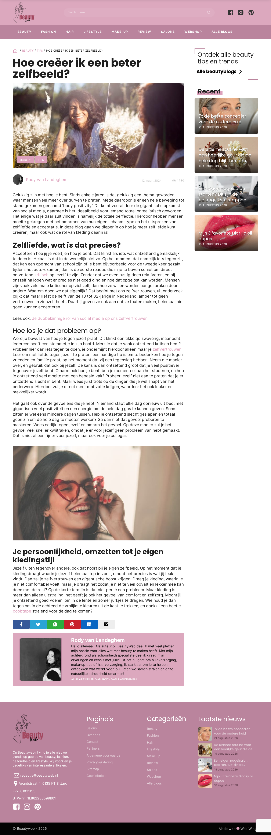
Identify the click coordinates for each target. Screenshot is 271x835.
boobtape (22, 611)
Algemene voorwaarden (104, 755)
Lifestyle (93, 31)
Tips (40, 50)
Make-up (120, 31)
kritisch (41, 274)
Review (144, 31)
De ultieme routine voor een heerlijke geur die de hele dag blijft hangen (233, 749)
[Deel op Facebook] (21, 624)
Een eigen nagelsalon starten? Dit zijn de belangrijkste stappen (231, 764)
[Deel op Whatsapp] (55, 624)
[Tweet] (38, 624)
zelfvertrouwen (167, 349)
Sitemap (93, 769)
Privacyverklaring (100, 762)
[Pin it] (72, 624)
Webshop (193, 31)
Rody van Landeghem (47, 179)
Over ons (93, 735)
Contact (92, 742)
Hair (70, 31)
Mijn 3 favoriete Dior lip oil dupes (233, 778)
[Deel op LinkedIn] (89, 624)
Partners (93, 748)
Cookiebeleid (96, 776)
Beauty (24, 31)
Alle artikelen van (104, 679)
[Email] (106, 624)
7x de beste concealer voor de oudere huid (232, 731)
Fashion (48, 31)
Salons (168, 31)
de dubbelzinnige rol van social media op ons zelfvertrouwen (90, 318)
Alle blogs (222, 31)
